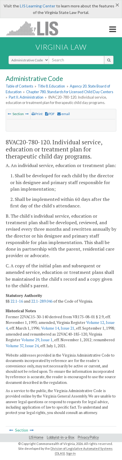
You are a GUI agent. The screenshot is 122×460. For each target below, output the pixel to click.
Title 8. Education (51, 86)
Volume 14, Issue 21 (57, 328)
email (65, 114)
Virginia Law (61, 47)
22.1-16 (16, 301)
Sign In (71, 453)
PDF (51, 114)
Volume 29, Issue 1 (36, 339)
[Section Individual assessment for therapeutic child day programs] (9, 114)
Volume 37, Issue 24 (22, 345)
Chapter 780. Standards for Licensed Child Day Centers (69, 91)
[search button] (108, 60)
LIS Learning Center (37, 5)
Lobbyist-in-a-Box (60, 437)
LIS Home (36, 437)
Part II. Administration (26, 97)
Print (39, 114)
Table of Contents (19, 86)
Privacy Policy (88, 437)
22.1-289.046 (41, 301)
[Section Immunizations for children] (27, 114)
